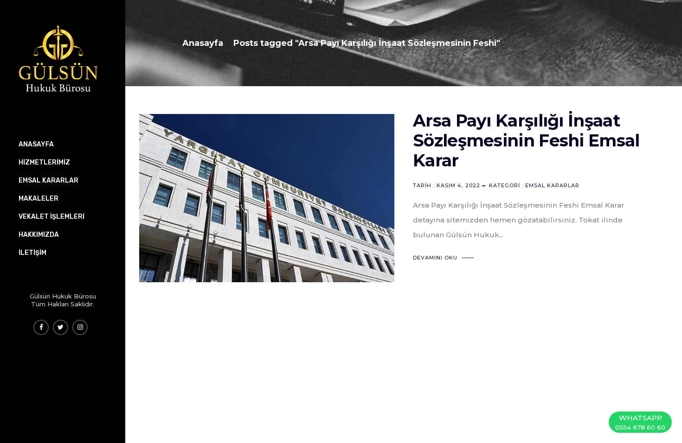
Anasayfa (202, 43)
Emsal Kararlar (552, 185)
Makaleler (38, 199)
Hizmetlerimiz (44, 162)
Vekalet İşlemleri (51, 217)
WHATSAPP (640, 422)
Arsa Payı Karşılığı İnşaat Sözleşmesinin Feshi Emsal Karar (526, 140)
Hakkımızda (39, 235)
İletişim (32, 253)
